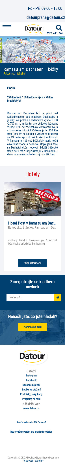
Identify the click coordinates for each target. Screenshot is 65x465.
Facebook (31, 380)
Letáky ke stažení (31, 389)
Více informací (32, 263)
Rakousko (9, 73)
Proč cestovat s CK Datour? (31, 422)
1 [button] (27, 58)
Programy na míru (31, 399)
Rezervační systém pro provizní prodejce (31, 431)
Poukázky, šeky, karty (31, 394)
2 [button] (32, 58)
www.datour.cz (31, 408)
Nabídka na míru (33, 327)
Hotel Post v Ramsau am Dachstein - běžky (32, 223)
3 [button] (38, 58)
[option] (32, 49)
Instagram (31, 375)
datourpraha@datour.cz (46, 17)
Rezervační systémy (33, 460)
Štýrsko (20, 73)
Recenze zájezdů (31, 385)
